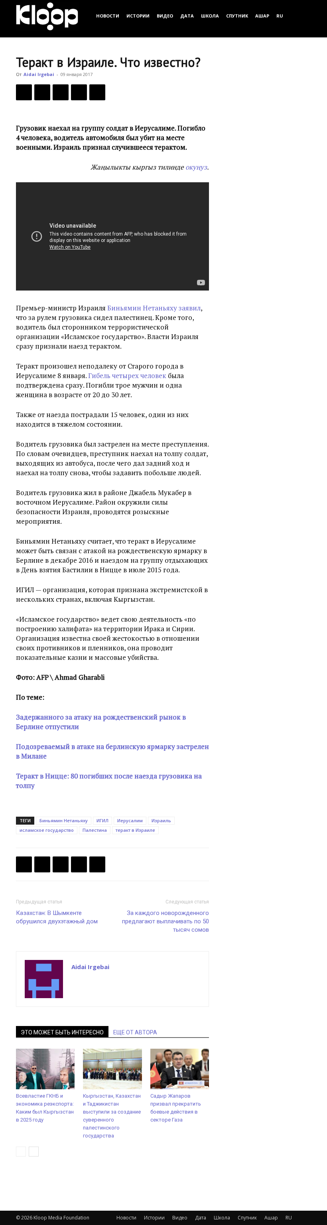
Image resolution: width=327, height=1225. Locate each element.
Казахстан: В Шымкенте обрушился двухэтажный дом (57, 917)
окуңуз (196, 167)
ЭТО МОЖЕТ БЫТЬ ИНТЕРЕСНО (62, 1032)
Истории (138, 16)
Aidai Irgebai (39, 74)
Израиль (161, 820)
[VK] (61, 92)
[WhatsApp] (97, 92)
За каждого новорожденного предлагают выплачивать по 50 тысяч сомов (165, 921)
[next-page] (34, 1152)
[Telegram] (79, 92)
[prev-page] (21, 1152)
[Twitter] (42, 92)
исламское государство (47, 830)
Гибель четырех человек (127, 375)
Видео (165, 16)
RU (279, 16)
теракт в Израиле (135, 830)
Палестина (95, 830)
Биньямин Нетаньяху (63, 820)
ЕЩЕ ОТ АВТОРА (135, 1032)
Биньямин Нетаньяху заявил (154, 307)
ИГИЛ (102, 820)
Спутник (237, 16)
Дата (187, 16)
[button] (301, 15)
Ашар (262, 16)
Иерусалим (130, 820)
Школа (210, 16)
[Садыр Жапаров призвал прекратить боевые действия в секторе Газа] (179, 1069)
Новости (107, 16)
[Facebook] (24, 92)
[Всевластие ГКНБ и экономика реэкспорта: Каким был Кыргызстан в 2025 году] (45, 1069)
